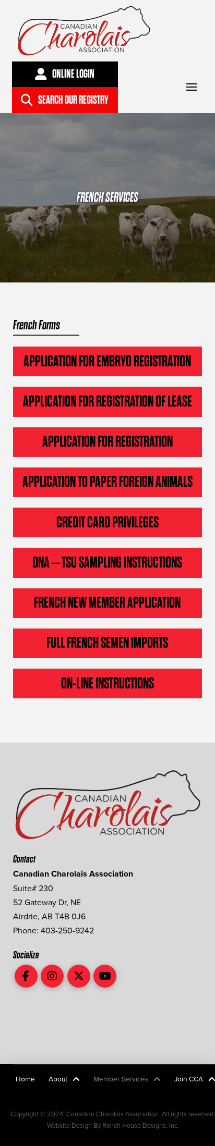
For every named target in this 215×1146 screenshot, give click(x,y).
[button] (191, 87)
